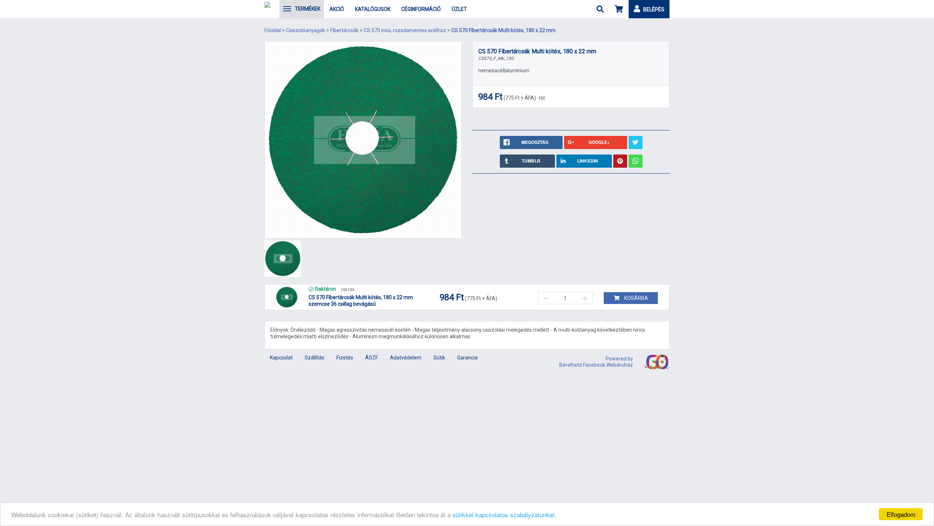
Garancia (467, 358)
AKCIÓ (336, 9)
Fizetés (344, 358)
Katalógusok (372, 9)
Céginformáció (421, 9)
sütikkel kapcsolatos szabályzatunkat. (504, 514)
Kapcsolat (281, 358)
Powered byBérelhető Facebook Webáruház (596, 362)
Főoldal (273, 30)
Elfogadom (901, 514)
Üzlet (459, 9)
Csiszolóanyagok (305, 30)
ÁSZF (371, 358)
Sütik (439, 358)
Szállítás (314, 358)
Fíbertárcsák (344, 30)
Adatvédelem (405, 358)
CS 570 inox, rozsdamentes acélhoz (405, 30)
